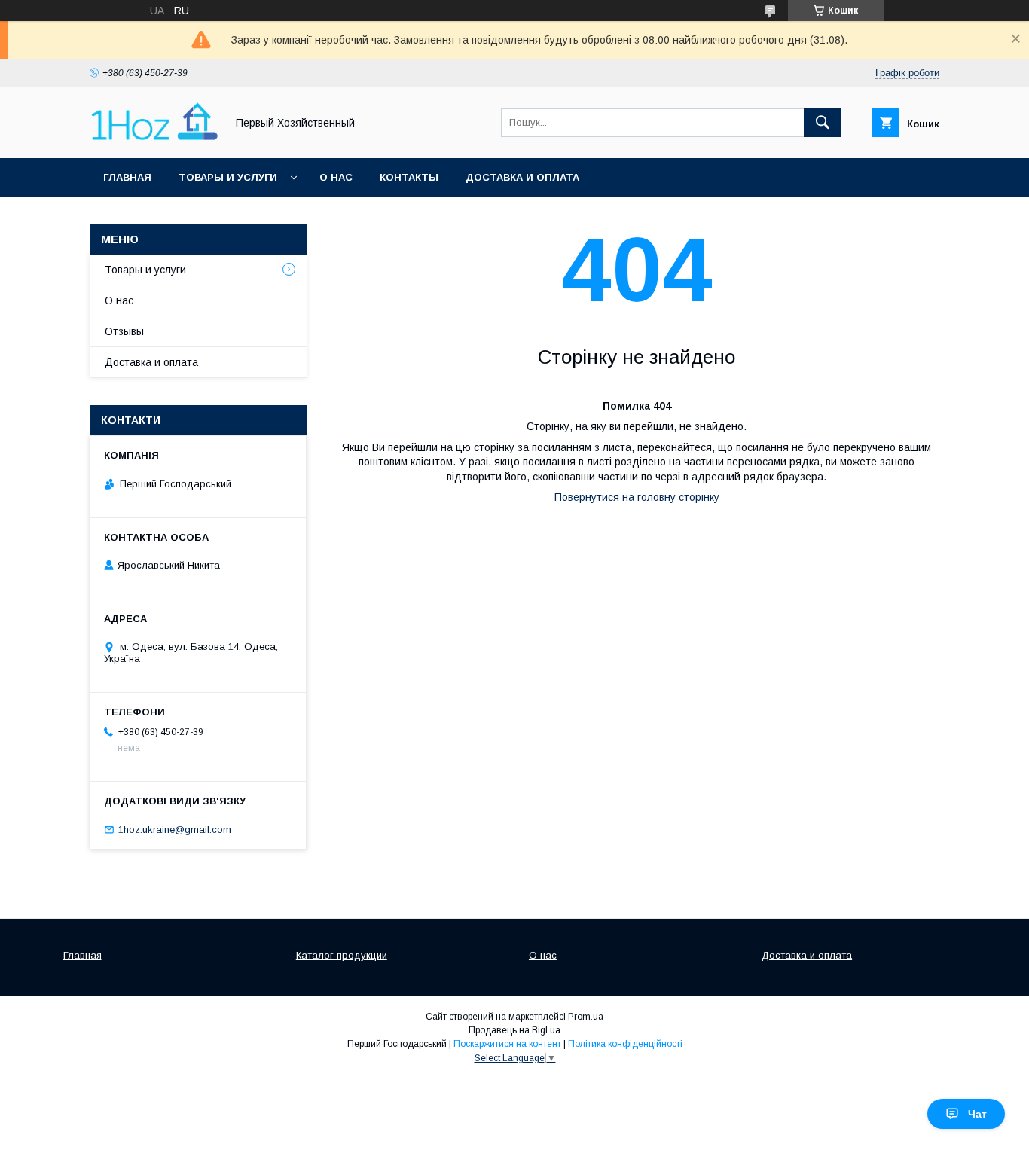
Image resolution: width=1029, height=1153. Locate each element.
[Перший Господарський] (154, 139)
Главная (127, 177)
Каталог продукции (341, 955)
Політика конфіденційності (625, 1044)
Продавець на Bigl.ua (514, 1030)
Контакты (409, 177)
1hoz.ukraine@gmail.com (174, 829)
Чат (977, 1114)
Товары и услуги (228, 177)
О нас (336, 177)
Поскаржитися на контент (507, 1044)
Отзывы (124, 331)
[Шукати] (822, 122)
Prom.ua (585, 1016)
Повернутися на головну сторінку (636, 497)
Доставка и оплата (522, 177)
